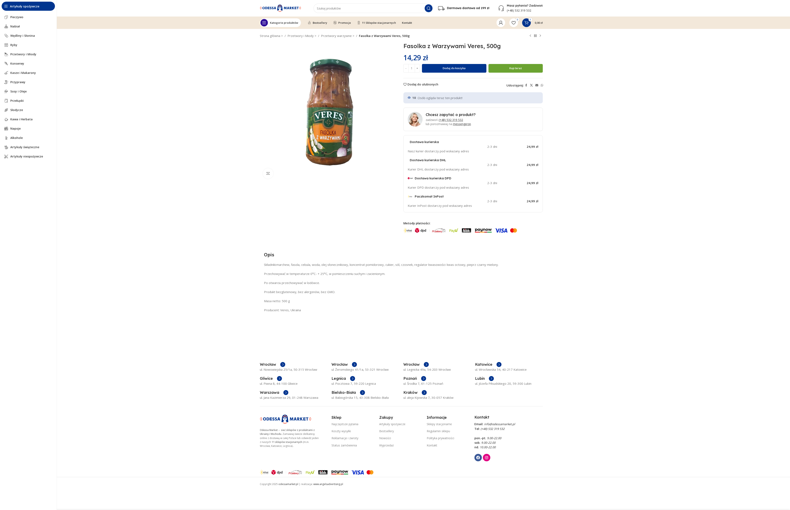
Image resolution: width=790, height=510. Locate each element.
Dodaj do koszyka (454, 68)
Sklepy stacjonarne (439, 424)
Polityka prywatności (440, 438)
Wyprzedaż (386, 445)
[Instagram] (486, 457)
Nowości (385, 438)
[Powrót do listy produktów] (535, 35)
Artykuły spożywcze (392, 424)
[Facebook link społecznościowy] (526, 85)
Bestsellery (386, 431)
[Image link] (285, 419)
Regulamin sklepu (438, 431)
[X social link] (531, 85)
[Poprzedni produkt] (530, 35)
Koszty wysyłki (341, 431)
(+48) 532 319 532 (451, 120)
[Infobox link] (463, 8)
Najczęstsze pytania (344, 424)
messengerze (462, 124)
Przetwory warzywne (337, 36)
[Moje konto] (500, 23)
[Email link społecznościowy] (536, 85)
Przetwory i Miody (301, 36)
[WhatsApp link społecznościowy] (541, 85)
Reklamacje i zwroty (344, 438)
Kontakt (432, 445)
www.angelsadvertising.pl (328, 484)
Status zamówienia (344, 445)
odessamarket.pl (288, 484)
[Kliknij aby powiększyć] (268, 173)
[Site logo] (280, 8)
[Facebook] (478, 457)
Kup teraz (515, 68)
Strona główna (270, 36)
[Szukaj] (428, 8)
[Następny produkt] (540, 35)
